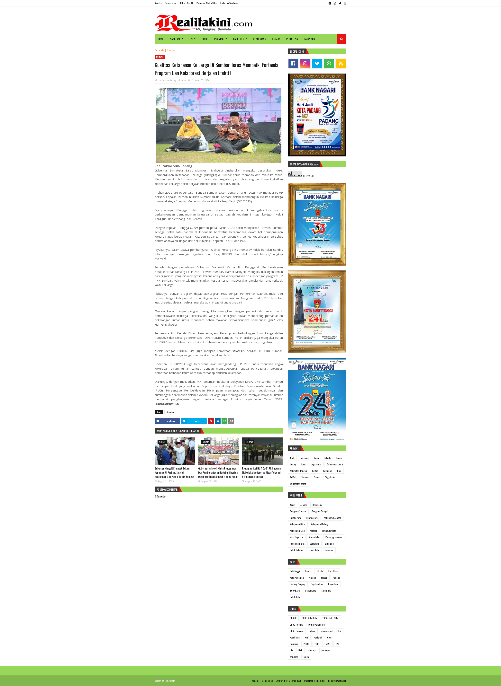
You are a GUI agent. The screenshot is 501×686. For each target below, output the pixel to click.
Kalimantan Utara (335, 464)
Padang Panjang (297, 584)
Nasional (318, 637)
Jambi (339, 458)
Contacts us (170, 3)
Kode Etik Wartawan (229, 3)
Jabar (316, 458)
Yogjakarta (330, 477)
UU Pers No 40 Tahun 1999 (288, 680)
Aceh (292, 458)
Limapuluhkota (329, 530)
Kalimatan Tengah (298, 470)
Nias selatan (314, 537)
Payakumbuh (317, 584)
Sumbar (171, 50)
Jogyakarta (316, 464)
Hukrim (312, 631)
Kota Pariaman (297, 577)
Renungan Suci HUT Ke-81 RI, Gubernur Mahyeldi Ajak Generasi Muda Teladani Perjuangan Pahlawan (262, 472)
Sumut (317, 477)
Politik (306, 644)
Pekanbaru (333, 584)
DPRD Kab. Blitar (331, 618)
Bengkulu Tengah (320, 511)
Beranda (159, 50)
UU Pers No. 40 (186, 3)
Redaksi (158, 3)
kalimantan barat (298, 483)
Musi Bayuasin (296, 537)
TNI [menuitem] (191, 39)
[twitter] (340, 3)
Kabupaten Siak (297, 530)
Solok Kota (295, 597)
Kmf (306, 637)
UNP (300, 650)
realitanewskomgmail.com (172, 80)
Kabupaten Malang (319, 524)
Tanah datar (314, 550)
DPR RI (293, 618)
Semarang (314, 543)
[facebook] (330, 3)
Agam (292, 504)
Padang (336, 577)
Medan (324, 577)
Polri (317, 644)
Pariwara (294, 644)
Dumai (308, 571)
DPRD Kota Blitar (310, 618)
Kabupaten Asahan (332, 517)
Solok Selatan (296, 550)
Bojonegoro (295, 517)
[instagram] (335, 3)
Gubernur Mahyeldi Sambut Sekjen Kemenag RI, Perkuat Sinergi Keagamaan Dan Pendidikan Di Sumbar (174, 472)
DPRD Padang (296, 624)
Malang (312, 577)
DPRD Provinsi (297, 631)
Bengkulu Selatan (298, 511)
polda (306, 656)
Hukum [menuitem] (276, 39)
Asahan (303, 504)
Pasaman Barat (297, 543)
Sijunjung (329, 543)
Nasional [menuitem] (175, 39)
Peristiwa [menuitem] (292, 39)
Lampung (327, 470)
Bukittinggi (295, 571)
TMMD (327, 644)
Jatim (303, 464)
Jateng (293, 464)
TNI (337, 644)
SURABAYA (295, 590)
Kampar (313, 530)
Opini (329, 637)
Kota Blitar (333, 571)
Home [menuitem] (161, 39)
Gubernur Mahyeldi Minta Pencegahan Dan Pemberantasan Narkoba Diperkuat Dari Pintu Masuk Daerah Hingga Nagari (218, 472)
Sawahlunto (310, 590)
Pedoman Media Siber (206, 3)
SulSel (293, 477)
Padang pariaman (333, 537)
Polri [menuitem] (205, 39)
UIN (291, 650)
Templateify (169, 680)
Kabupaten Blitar (297, 524)
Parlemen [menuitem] (238, 39)
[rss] (341, 63)
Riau (339, 470)
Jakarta (327, 458)
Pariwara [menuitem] (309, 39)
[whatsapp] (344, 3)
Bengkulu (304, 458)
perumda (294, 656)
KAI (339, 631)
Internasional (327, 631)
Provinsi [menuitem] (219, 39)
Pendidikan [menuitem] (259, 39)
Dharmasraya (312, 517)
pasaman (329, 550)
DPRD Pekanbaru (316, 624)
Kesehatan (295, 637)
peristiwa (326, 650)
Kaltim (315, 470)
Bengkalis (317, 504)
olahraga (312, 650)
